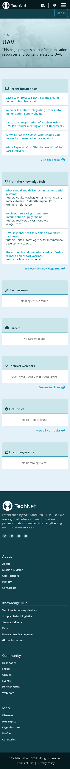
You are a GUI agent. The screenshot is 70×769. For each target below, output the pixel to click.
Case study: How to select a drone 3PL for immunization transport (32, 99)
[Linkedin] (11, 536)
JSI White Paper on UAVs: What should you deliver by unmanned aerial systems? (33, 136)
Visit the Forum (50, 160)
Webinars (8, 693)
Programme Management (18, 634)
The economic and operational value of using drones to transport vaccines (34, 254)
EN (43, 5)
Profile (6, 733)
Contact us (9, 588)
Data (5, 628)
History (7, 581)
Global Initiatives (13, 640)
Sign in (61, 13)
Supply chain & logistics (17, 616)
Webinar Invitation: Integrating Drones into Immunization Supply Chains (33, 111)
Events (6, 681)
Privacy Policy (46, 763)
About (6, 563)
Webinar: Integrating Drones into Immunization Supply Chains (27, 215)
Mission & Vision (12, 570)
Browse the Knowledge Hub (42, 268)
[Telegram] (18, 536)
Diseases (7, 715)
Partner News (11, 687)
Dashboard (9, 663)
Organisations (11, 727)
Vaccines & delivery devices (19, 610)
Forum (6, 669)
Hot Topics (9, 721)
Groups (7, 675)
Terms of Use (25, 763)
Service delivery (12, 622)
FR (54, 5)
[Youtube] (26, 536)
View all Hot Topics (48, 430)
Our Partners (10, 576)
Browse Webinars (49, 387)
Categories (9, 739)
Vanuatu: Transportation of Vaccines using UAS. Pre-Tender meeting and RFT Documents (35, 124)
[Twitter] (4, 536)
